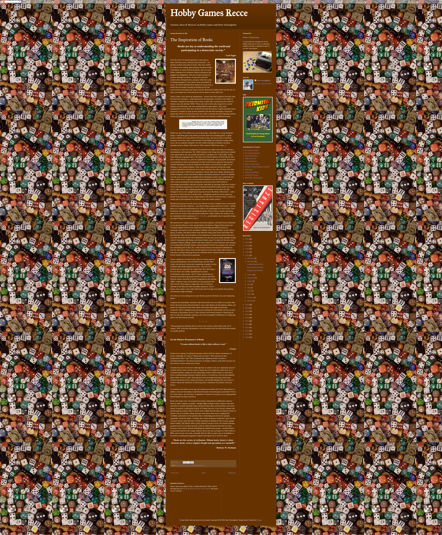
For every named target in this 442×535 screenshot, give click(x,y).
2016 (247, 318)
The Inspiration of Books (255, 267)
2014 (247, 324)
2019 (247, 308)
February (250, 297)
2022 (247, 252)
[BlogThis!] (186, 462)
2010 (247, 337)
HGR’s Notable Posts (251, 37)
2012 (247, 331)
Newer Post (174, 473)
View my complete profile (263, 84)
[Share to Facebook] (190, 462)
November (251, 261)
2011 (247, 334)
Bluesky (185, 489)
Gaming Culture (186, 465)
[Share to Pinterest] (193, 462)
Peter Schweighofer (263, 80)
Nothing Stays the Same (255, 270)
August (249, 281)
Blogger (259, 520)
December (250, 258)
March (249, 294)
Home (203, 473)
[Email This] (184, 462)
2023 (247, 249)
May (249, 288)
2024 (247, 245)
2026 (247, 239)
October (250, 275)
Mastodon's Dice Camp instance (200, 489)
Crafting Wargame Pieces (255, 264)
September (251, 278)
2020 (247, 305)
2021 (247, 255)
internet (201, 465)
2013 (247, 327)
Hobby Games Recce (209, 12)
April (249, 291)
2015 (247, 321)
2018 (247, 311)
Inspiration (194, 465)
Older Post (231, 473)
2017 (247, 314)
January (250, 301)
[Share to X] (188, 462)
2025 (247, 242)
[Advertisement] (250, 356)
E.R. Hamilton (202, 216)
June (249, 284)
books (178, 465)
